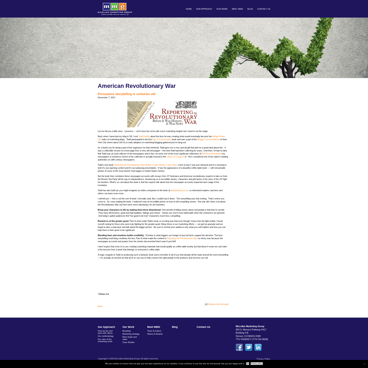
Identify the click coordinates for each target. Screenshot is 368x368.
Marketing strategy (130, 334)
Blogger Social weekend (208, 139)
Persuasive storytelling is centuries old (126, 94)
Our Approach (204, 9)
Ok (247, 364)
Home (189, 9)
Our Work (222, 9)
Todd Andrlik (144, 136)
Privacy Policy (263, 359)
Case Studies (128, 342)
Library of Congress (175, 156)
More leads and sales (129, 338)
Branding (126, 331)
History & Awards (155, 334)
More (100, 306)
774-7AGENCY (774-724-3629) (252, 339)
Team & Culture (154, 331)
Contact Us (263, 9)
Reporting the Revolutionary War (129, 165)
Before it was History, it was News (161, 165)
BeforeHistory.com (179, 190)
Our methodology (106, 336)
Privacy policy (257, 364)
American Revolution (211, 153)
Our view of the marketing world (105, 340)
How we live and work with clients (105, 332)
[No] (364, 364)
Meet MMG (237, 9)
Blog (250, 9)
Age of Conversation (161, 139)
